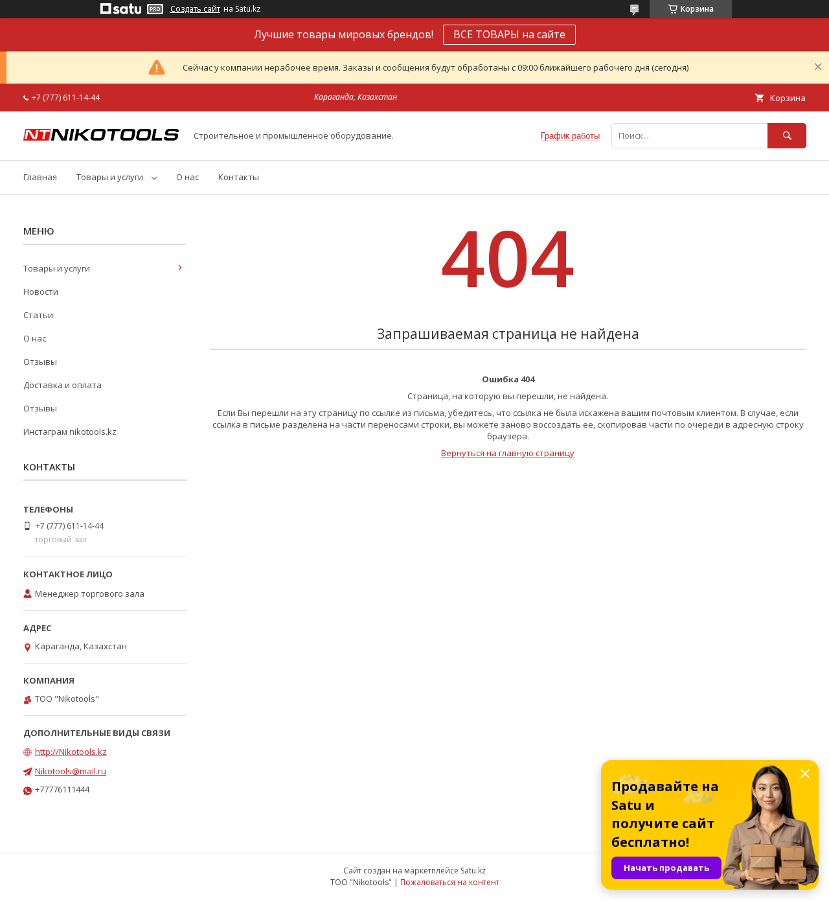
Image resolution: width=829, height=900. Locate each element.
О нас (187, 177)
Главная (40, 177)
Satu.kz (473, 870)
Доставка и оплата (62, 385)
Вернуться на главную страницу (507, 453)
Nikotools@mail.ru (70, 771)
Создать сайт (195, 9)
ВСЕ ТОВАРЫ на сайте (509, 34)
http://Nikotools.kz (71, 751)
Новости (40, 291)
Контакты (238, 177)
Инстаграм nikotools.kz (70, 431)
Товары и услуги (109, 177)
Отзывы (40, 361)
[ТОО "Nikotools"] (101, 137)
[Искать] (786, 135)
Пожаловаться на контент (449, 882)
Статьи (38, 315)
